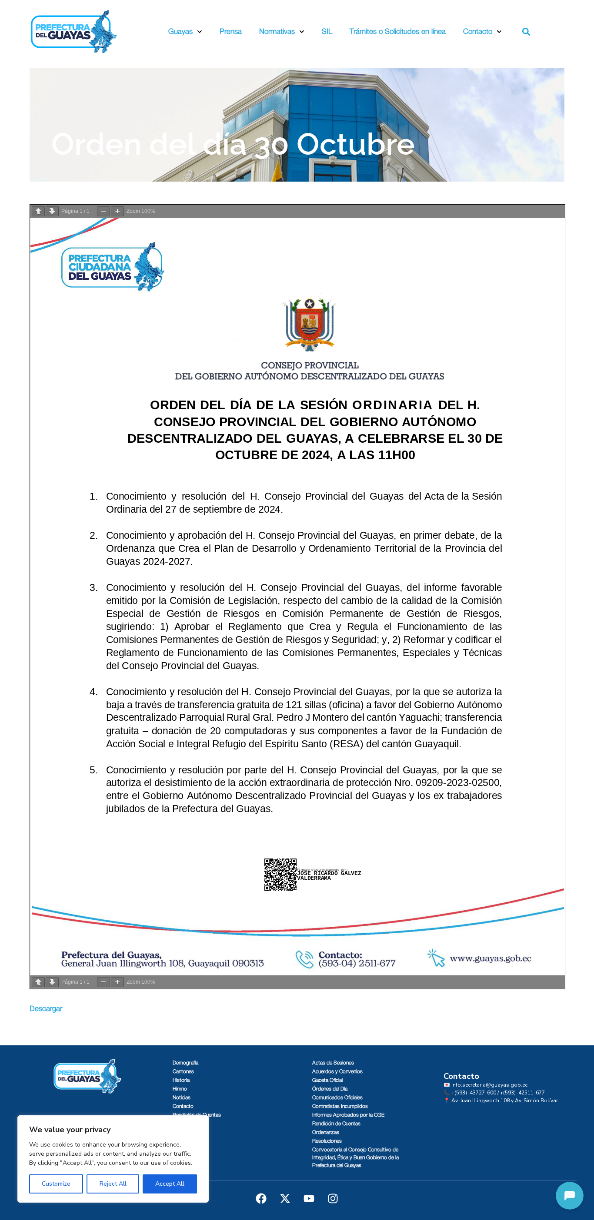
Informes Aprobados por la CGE (348, 1114)
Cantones (183, 1071)
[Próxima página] (52, 211)
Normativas (277, 31)
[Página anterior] (38, 211)
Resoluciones (327, 1141)
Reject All (113, 1184)
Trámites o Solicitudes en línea (398, 31)
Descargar (46, 1008)
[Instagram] (333, 1198)
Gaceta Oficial (327, 1080)
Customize (56, 1184)
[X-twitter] (285, 1198)
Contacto (477, 31)
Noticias (181, 1097)
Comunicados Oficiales (337, 1097)
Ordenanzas (325, 1132)
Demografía (185, 1062)
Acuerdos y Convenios (337, 1071)
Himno (180, 1088)
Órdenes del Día (329, 1088)
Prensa (231, 31)
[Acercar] (117, 211)
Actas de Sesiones (333, 1062)
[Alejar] (103, 211)
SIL (327, 31)
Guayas (180, 31)
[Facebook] (261, 1198)
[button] (526, 32)
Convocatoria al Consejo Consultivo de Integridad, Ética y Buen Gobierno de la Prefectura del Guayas (355, 1157)
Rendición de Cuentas (197, 1114)
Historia (181, 1080)
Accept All (169, 1184)
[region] (113, 1159)
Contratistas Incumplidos (340, 1106)
